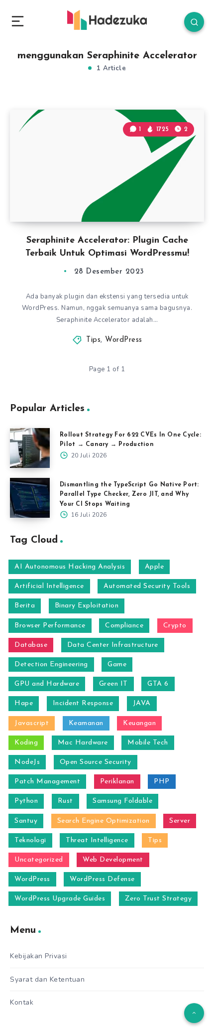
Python (26, 801)
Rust (65, 801)
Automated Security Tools (147, 586)
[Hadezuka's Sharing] (107, 20)
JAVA (142, 703)
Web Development (113, 860)
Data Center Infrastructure (112, 645)
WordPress (123, 340)
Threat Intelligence (97, 840)
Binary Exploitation (87, 605)
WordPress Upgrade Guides (59, 898)
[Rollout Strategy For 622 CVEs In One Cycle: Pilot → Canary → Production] (30, 448)
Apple (154, 567)
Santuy (25, 821)
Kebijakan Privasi (38, 956)
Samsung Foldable (122, 801)
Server (179, 821)
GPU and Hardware (46, 684)
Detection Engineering (51, 664)
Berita (24, 605)
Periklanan (117, 781)
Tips (93, 340)
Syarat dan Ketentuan (47, 979)
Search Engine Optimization (103, 821)
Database (30, 645)
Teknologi (30, 840)
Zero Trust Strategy (158, 898)
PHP (162, 781)
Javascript (31, 723)
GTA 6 (158, 684)
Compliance (124, 625)
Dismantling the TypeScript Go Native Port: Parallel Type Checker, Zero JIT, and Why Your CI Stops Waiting (129, 494)
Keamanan (86, 723)
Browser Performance (50, 625)
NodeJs (27, 762)
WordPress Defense (102, 879)
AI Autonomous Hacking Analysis (69, 567)
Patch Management (47, 781)
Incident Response (83, 703)
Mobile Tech (147, 742)
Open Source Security (95, 762)
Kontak (21, 1002)
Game (116, 664)
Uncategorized (38, 860)
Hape (23, 703)
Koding (26, 742)
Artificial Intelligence (49, 586)
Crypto (175, 625)
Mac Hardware (83, 742)
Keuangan (139, 723)
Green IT (113, 684)
